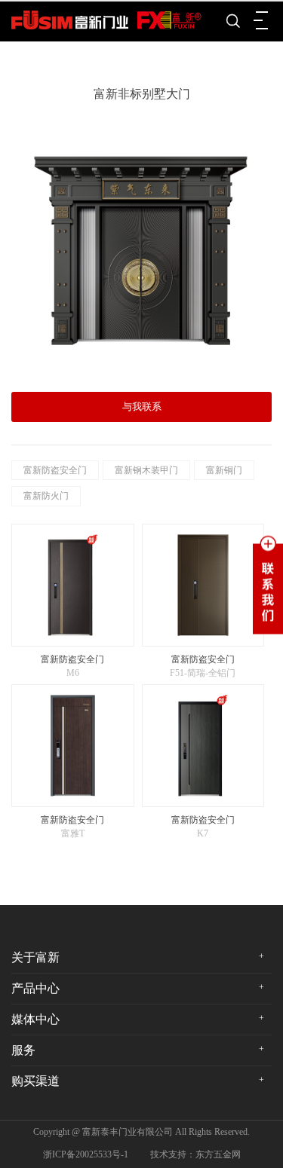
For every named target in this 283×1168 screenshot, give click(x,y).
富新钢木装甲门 (146, 470)
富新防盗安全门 (55, 470)
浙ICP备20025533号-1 (85, 1154)
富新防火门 (46, 496)
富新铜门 (224, 470)
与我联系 (141, 406)
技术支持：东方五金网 (195, 1154)
